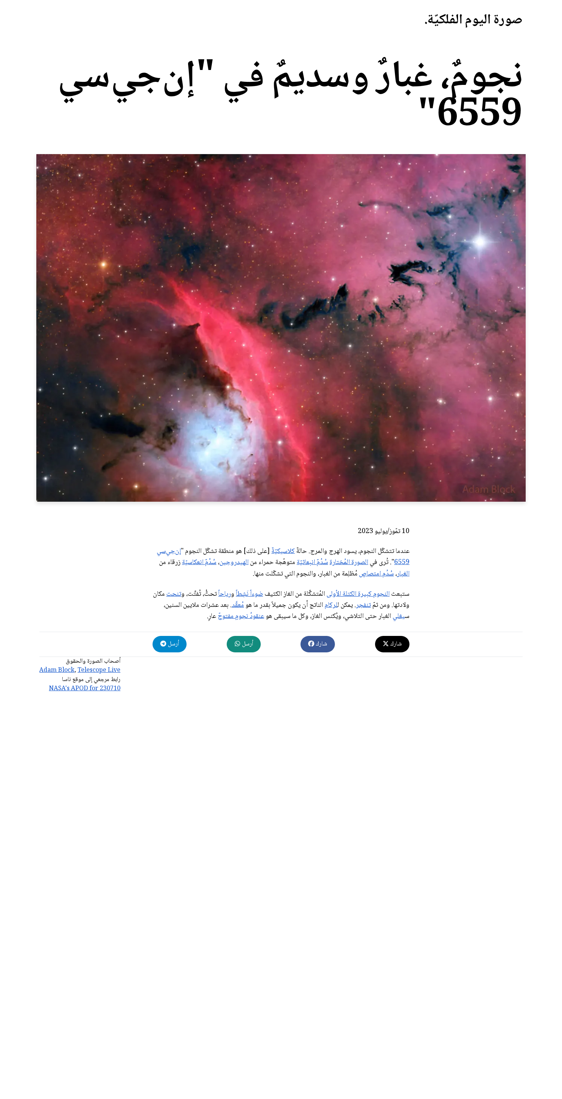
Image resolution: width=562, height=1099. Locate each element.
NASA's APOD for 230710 (84, 689)
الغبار (403, 574)
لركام (331, 605)
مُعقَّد (238, 605)
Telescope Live (99, 670)
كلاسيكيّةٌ (283, 551)
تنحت (173, 594)
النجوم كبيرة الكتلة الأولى (358, 594)
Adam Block (57, 670)
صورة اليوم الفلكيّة (475, 20)
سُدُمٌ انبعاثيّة (312, 562)
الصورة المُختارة (349, 562)
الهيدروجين (234, 562)
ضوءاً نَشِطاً (249, 594)
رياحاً (224, 594)
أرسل (246, 644)
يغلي (399, 616)
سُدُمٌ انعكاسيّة (199, 562)
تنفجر (363, 605)
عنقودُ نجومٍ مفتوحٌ (241, 616)
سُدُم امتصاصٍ (376, 574)
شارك (395, 644)
